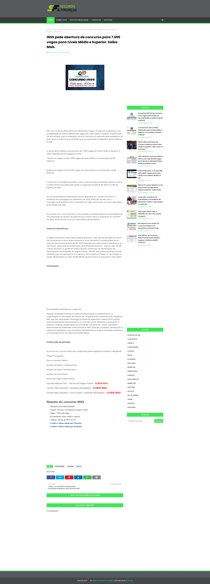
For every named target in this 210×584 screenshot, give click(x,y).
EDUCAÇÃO (132, 363)
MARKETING (132, 383)
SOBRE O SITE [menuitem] (61, 20)
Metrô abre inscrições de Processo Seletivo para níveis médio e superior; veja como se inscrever (150, 145)
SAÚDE (130, 399)
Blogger (129, 581)
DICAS (60, 29)
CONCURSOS (59, 466)
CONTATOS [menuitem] (96, 20)
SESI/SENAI (132, 407)
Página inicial (52, 29)
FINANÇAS (131, 375)
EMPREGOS (131, 367)
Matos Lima (52, 52)
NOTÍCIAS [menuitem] (108, 20)
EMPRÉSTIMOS (133, 371)
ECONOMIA (131, 359)
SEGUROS (131, 403)
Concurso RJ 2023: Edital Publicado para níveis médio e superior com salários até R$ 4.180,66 (150, 131)
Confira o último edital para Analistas (66, 426)
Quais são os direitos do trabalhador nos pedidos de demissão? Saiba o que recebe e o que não (150, 200)
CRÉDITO (131, 343)
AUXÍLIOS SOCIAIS (134, 335)
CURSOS (70, 466)
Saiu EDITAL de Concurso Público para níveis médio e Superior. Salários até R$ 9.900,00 (149, 239)
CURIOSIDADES (133, 347)
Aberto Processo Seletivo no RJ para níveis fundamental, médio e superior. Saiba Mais (150, 187)
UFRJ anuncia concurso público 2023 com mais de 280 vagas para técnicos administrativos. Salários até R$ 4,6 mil (150, 160)
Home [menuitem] (50, 20)
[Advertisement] (85, 113)
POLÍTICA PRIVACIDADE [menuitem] (79, 20)
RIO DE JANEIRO (133, 395)
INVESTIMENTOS (133, 379)
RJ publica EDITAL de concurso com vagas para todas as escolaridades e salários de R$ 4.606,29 (150, 117)
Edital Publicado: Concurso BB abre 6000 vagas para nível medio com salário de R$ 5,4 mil (150, 174)
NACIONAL (131, 387)
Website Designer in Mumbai (103, 581)
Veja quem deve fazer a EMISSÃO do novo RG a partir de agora (149, 213)
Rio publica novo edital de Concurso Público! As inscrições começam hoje (148, 225)
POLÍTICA (131, 391)
